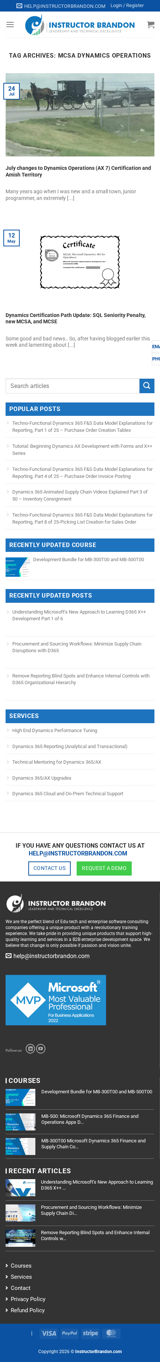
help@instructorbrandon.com (78, 853)
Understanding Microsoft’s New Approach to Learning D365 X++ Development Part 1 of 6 (79, 615)
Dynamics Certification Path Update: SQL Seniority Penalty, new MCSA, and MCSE (75, 318)
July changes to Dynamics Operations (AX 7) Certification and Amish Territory (78, 171)
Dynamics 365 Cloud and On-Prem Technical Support (67, 793)
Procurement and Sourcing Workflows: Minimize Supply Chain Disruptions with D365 (76, 647)
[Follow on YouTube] (40, 1049)
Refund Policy (28, 1310)
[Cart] (150, 24)
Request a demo (104, 868)
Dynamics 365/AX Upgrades (41, 778)
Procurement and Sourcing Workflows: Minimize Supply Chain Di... (91, 1210)
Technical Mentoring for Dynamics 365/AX (56, 762)
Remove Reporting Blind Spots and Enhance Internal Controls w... (95, 1235)
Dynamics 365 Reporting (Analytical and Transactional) (70, 746)
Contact (21, 1288)
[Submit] (147, 386)
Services (21, 1277)
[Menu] (10, 24)
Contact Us (49, 868)
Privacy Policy (28, 1299)
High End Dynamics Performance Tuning (54, 730)
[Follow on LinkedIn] (30, 1049)
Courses (21, 1265)
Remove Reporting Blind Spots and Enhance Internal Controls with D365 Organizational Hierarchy (81, 679)
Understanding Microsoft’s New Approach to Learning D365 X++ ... (97, 1185)
